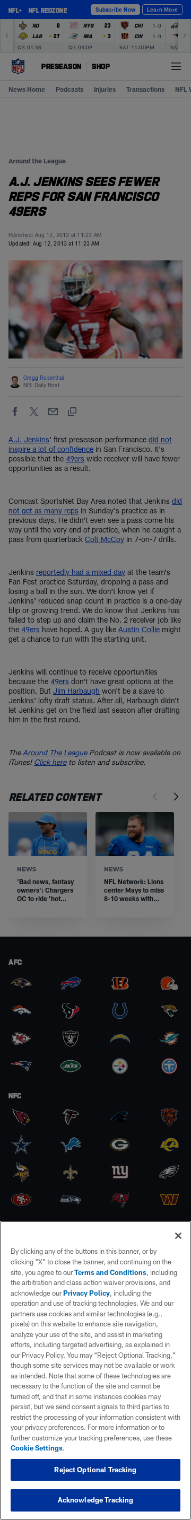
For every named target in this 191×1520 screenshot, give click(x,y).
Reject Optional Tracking (95, 1469)
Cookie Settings (37, 1448)
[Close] (178, 1235)
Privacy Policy (86, 1293)
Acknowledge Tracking (96, 1500)
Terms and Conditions (110, 1272)
